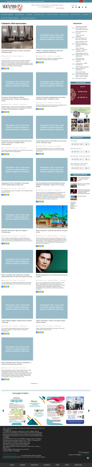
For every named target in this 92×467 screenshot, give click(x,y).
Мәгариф (50, 56)
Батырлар (85, 14)
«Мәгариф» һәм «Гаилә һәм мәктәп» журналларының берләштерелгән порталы (25, 1)
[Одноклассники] (4, 68)
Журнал (12, 464)
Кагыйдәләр (47, 464)
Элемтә (67, 464)
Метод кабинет (19, 14)
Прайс (57, 464)
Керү (76, 5)
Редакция (22, 464)
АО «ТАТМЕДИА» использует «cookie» (12, 455)
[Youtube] (79, 7)
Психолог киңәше (52, 14)
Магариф (50, 146)
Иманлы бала (64, 14)
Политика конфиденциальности (10, 458)
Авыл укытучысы (39, 14)
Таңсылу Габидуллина (18, 56)
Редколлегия (34, 464)
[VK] (72, 7)
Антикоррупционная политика (10, 453)
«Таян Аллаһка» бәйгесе (28, 18)
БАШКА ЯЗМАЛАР (80, 82)
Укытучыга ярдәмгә (7, 14)
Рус (84, 1)
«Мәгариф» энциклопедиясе (10, 18)
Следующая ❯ (34, 383)
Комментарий (6, 58)
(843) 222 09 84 (85, 454)
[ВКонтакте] (2, 68)
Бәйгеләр (29, 14)
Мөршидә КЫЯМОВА (53, 235)
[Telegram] (85, 7)
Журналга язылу (76, 14)
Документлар (78, 464)
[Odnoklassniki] (82, 7)
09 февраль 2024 (7, 56)
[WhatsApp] (8, 68)
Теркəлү (72, 5)
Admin (14, 188)
